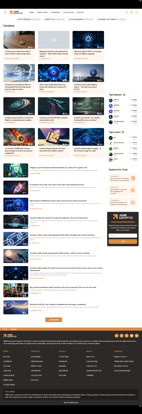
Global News (9, 385)
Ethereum (7, 361)
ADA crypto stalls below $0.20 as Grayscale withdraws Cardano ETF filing (53, 87)
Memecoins (8, 380)
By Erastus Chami (80, 155)
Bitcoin (6, 357)
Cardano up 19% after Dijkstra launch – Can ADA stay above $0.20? (85, 87)
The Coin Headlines (122, 371)
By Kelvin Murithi (79, 122)
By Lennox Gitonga (80, 91)
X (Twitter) (63, 357)
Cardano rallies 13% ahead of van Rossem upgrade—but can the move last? (59, 218)
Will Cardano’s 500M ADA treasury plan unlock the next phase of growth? (58, 201)
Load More (53, 320)
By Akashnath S (45, 58)
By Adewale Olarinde (12, 58)
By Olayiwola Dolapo (12, 155)
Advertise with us (94, 371)
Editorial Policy (121, 366)
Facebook (63, 361)
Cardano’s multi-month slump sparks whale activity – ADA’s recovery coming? (60, 253)
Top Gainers (115, 94)
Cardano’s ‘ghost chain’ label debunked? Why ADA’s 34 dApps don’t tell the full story (62, 235)
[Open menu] (5, 12)
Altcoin (6, 366)
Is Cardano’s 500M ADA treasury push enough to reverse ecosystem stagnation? (18, 151)
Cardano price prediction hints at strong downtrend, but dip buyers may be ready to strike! (18, 87)
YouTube (62, 375)
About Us (90, 357)
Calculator (68, 12)
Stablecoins (8, 375)
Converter (55, 12)
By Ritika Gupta (35, 190)
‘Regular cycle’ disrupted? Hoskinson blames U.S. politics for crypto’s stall (58, 168)
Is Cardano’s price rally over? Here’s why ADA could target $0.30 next (57, 185)
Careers (89, 375)
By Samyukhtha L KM (46, 122)
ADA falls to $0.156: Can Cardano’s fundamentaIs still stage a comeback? (58, 304)
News (31, 12)
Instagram (63, 371)
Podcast (80, 12)
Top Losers (115, 132)
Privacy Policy (120, 357)
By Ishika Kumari (35, 173)
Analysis (7, 371)
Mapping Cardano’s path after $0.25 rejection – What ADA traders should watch (54, 53)
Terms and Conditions (123, 361)
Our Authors (92, 361)
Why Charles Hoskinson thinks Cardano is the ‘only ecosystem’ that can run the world (63, 287)
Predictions (42, 12)
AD (139, 0)
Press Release (37, 361)
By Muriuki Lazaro (36, 208)
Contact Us (91, 366)
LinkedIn (62, 366)
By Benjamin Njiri (35, 293)
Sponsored (36, 357)
